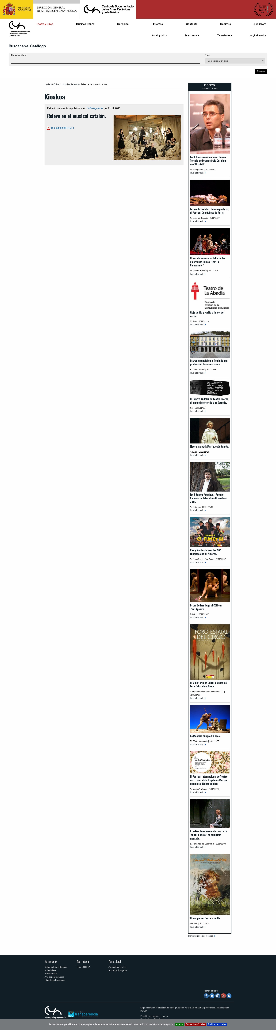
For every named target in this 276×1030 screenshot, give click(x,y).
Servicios (123, 24)
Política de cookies (217, 1024)
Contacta (191, 24)
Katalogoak (51, 961)
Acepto (179, 1024)
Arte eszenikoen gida (54, 977)
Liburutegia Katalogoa (55, 980)
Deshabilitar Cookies (195, 1024)
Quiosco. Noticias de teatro (66, 84)
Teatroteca (83, 961)
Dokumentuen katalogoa (56, 967)
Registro (225, 24)
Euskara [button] (259, 24)
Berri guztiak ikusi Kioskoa (200, 936)
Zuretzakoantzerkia (117, 967)
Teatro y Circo (44, 24)
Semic (165, 1016)
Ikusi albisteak (196, 173)
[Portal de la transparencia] (83, 1014)
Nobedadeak (50, 970)
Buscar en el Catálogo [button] (27, 46)
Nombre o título (18, 55)
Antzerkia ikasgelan (117, 970)
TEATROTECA (83, 967)
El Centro (157, 24)
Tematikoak (114, 961)
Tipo (207, 55)
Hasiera (48, 84)
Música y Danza (85, 24)
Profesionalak (51, 973)
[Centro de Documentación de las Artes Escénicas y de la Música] (19, 28)
